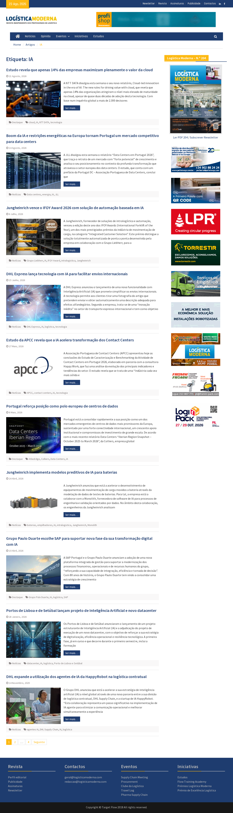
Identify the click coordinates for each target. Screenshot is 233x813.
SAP (66, 597)
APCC (30, 392)
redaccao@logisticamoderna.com (85, 781)
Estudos (98, 36)
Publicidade (194, 3)
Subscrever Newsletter (204, 137)
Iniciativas (81, 36)
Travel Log (127, 790)
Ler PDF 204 (180, 137)
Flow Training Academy (191, 781)
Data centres (34, 194)
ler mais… (71, 108)
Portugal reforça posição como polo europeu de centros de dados (62, 406)
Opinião (46, 36)
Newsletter (149, 3)
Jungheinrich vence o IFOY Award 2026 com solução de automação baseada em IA (75, 207)
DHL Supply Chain (49, 729)
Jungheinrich (84, 260)
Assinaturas (177, 3)
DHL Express (33, 326)
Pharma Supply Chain (134, 794)
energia (46, 194)
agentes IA (33, 729)
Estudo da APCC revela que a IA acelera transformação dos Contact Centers (70, 339)
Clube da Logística (132, 786)
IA (37, 122)
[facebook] (224, 3)
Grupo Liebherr (35, 260)
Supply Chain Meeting (134, 777)
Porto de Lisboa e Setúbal (68, 663)
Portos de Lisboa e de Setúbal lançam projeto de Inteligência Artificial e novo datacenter (81, 610)
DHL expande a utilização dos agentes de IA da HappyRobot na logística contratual (76, 676)
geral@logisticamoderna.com (83, 777)
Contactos (210, 3)
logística (49, 326)
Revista (162, 3)
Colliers (45, 459)
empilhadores (44, 525)
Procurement (129, 781)
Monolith (92, 525)
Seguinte (39, 742)
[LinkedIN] (220, 3)
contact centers (43, 392)
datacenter (33, 663)
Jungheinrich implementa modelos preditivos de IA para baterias (61, 472)
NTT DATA (44, 122)
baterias (31, 525)
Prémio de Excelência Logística (196, 790)
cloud (32, 122)
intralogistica (68, 260)
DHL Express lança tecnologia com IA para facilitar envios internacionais (67, 273)
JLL (57, 194)
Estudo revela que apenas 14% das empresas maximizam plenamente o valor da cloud (79, 69)
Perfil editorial (17, 777)
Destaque (17, 122)
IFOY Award (54, 260)
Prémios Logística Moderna (194, 786)
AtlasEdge (34, 459)
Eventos (61, 36)
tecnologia (56, 122)
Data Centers (58, 459)
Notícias (30, 36)
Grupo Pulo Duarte (39, 597)
